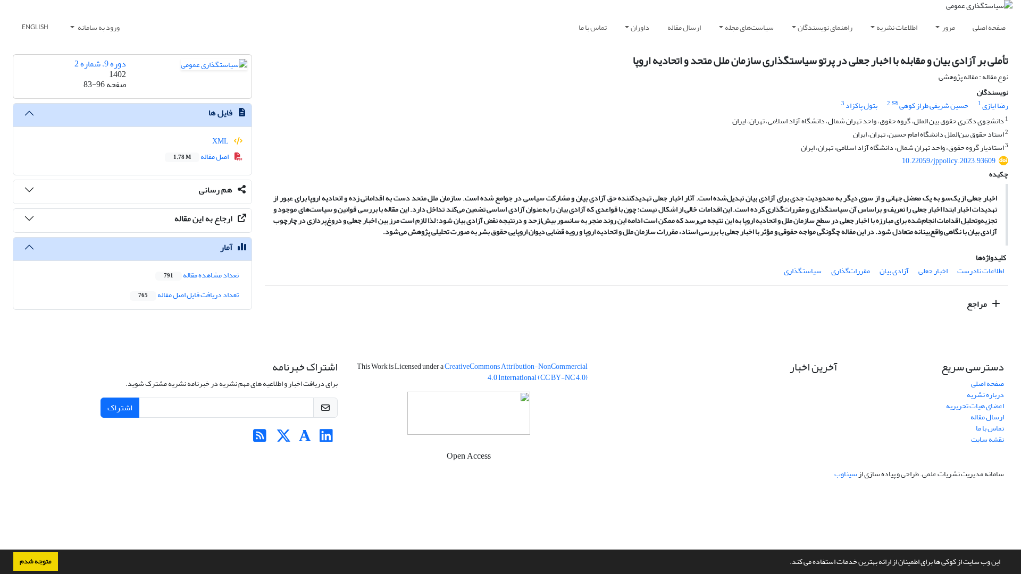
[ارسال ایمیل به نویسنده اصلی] (894, 103)
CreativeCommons (516, 372)
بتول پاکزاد (861, 105)
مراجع (978, 304)
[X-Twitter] (283, 439)
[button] (787, 562)
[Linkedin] (326, 439)
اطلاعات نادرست (980, 271)
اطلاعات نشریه (896, 27)
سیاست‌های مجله (749, 27)
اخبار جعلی (933, 271)
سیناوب (845, 474)
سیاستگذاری (803, 271)
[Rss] (259, 439)
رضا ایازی (995, 105)
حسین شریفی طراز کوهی (933, 105)
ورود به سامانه (98, 27)
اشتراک (119, 408)
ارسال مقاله (684, 27)
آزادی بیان (894, 271)
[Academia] (305, 439)
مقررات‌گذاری (850, 271)
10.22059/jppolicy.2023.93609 (948, 161)
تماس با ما (593, 27)
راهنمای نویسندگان (825, 27)
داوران (640, 27)
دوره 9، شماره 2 (100, 64)
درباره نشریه (985, 394)
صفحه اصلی (989, 27)
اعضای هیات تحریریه (975, 406)
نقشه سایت (987, 439)
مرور (948, 27)
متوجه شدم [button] (36, 561)
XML (221, 141)
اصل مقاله (201, 156)
